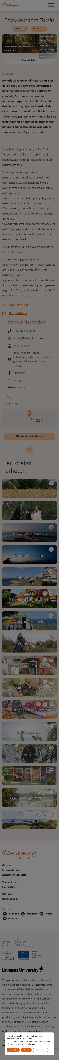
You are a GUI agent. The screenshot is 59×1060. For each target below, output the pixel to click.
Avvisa (26, 1050)
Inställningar (40, 1050)
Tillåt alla (13, 1050)
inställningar (30, 1044)
